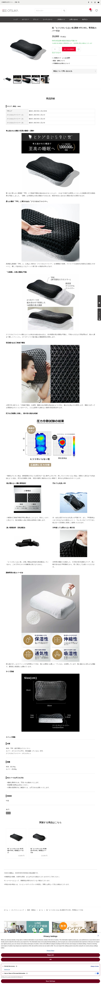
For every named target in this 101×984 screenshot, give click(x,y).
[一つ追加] (59, 48)
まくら (8, 813)
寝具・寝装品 (31, 910)
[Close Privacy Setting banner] (98, 935)
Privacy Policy (50, 950)
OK (51, 959)
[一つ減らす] (59, 50)
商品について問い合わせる (62, 71)
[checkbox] (97, 973)
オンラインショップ (17, 910)
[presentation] (4, 79)
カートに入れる (69, 49)
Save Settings (50, 981)
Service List (7, 969)
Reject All (50, 955)
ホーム (6, 910)
